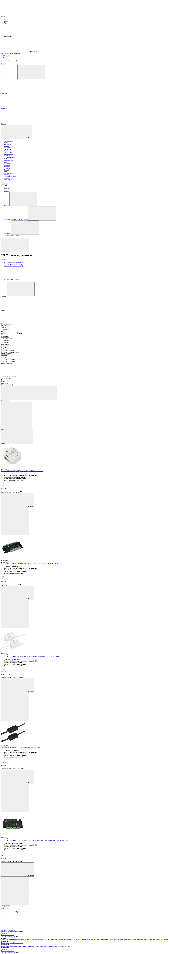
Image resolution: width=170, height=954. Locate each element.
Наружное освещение (7, 167)
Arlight (13, 936)
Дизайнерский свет (84, 939)
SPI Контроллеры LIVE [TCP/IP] (14, 266)
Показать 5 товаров (6, 385)
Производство (8, 943)
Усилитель (6, 340)
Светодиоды (8, 179)
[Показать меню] (23, 199)
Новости (6, 21)
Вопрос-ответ (35, 946)
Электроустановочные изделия (145, 939)
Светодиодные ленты (7, 939)
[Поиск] (31, 72)
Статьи (28, 946)
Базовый (3, 310)
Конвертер (6, 342)
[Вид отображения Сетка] (15, 393)
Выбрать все (4, 336)
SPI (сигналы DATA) (9, 350)
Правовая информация (7, 935)
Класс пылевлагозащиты (8, 376)
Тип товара (4, 335)
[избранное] (15, 528)
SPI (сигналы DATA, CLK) (11, 352)
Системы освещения (7, 164)
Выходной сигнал (6, 353)
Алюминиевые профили (8, 154)
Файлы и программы (63, 946)
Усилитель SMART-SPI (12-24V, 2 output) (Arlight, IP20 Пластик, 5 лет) (22, 471)
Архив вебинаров (21, 946)
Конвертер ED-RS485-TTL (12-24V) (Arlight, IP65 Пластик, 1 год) (20, 747)
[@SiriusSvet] (40, 928)
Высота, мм (4, 383)
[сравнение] (15, 514)
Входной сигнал (6, 344)
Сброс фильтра (5, 325)
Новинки (7, 188)
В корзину (31, 506)
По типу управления (7, 324)
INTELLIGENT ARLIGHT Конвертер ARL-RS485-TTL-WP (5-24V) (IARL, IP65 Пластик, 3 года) (30, 656)
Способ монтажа (6, 378)
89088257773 (4, 930)
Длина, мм (4, 380)
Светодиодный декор (129, 939)
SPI (4, 348)
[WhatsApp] (14, 51)
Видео (8, 946)
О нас (6, 19)
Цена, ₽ (3, 331)
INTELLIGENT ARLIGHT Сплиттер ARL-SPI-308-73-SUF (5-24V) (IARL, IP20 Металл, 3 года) (29, 563)
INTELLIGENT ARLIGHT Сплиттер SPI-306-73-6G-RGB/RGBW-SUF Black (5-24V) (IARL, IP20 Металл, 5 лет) (34, 840)
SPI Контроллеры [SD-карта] (13, 264)
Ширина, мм (4, 381)
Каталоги (3, 946)
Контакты (17, 53)
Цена (3, 415)
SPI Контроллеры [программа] (13, 262)
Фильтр (3, 443)
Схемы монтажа (52, 946)
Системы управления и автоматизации (37, 939)
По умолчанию (5, 401)
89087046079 (12, 930)
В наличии (6, 329)
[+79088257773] (67, 928)
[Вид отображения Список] (43, 393)
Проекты (7, 23)
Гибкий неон (6, 170)
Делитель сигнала (9, 338)
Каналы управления (7, 363)
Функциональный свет (71, 939)
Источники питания (7, 145)
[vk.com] (14, 928)
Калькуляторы (43, 946)
